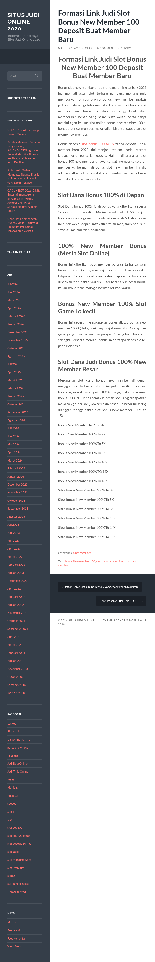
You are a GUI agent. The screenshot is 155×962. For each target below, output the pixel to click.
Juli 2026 (13, 284)
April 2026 (14, 308)
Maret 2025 (15, 380)
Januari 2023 (15, 572)
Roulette (12, 795)
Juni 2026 (13, 292)
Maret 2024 (15, 460)
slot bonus (102, 561)
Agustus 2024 (16, 420)
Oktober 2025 (16, 348)
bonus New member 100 (80, 561)
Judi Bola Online (17, 763)
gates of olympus (17, 747)
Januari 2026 (15, 324)
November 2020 (17, 668)
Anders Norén (128, 620)
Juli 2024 (13, 428)
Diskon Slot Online (18, 739)
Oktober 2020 (16, 676)
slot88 (11, 875)
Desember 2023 (17, 484)
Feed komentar (16, 938)
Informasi (13, 755)
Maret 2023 (15, 556)
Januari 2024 (15, 476)
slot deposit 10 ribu (19, 843)
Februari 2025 (16, 388)
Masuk (11, 922)
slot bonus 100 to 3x (97, 144)
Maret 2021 (15, 644)
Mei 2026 (13, 300)
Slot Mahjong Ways (19, 859)
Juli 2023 (13, 524)
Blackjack (13, 731)
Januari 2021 (15, 660)
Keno (10, 779)
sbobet (11, 803)
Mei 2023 (13, 540)
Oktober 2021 (16, 620)
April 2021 (14, 636)
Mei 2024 (13, 444)
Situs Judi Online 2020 (23, 22)
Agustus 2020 (16, 692)
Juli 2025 (13, 364)
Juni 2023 (13, 532)
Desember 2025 (17, 332)
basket (11, 723)
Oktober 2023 (16, 500)
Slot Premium (15, 867)
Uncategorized (16, 891)
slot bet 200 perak (18, 835)
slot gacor (13, 851)
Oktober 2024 (16, 404)
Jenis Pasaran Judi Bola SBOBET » (121, 600)
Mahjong (12, 787)
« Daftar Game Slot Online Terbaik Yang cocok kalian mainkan (100, 586)
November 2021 (17, 612)
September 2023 (17, 508)
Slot (9, 819)
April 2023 (14, 548)
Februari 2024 (16, 468)
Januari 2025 (15, 396)
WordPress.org (16, 946)
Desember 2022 (17, 580)
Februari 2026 (16, 316)
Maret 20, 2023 (69, 48)
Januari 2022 (15, 604)
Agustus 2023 (16, 516)
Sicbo (10, 811)
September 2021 (17, 628)
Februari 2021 (16, 652)
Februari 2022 (16, 596)
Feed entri (13, 930)
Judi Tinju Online (17, 771)
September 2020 (17, 685)
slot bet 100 (14, 827)
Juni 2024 (13, 436)
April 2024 (14, 452)
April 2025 (14, 372)
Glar (89, 48)
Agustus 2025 (16, 356)
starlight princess (18, 883)
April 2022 (14, 588)
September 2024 (17, 412)
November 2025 (17, 340)
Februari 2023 (16, 564)
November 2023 (17, 492)
